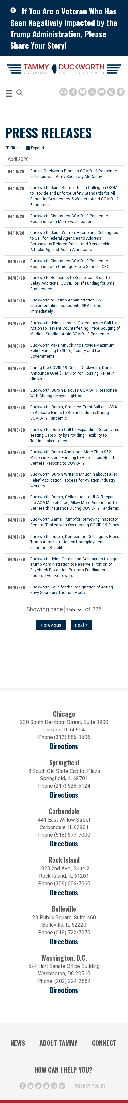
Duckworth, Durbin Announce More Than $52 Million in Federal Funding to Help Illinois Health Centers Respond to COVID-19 (72, 458)
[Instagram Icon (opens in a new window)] (111, 92)
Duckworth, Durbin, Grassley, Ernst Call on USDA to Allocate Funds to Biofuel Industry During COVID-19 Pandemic (73, 412)
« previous (50, 625)
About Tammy (58, 1043)
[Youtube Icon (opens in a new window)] (101, 92)
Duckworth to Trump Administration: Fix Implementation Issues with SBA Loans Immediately (65, 306)
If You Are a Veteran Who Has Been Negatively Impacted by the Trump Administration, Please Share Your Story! (63, 28)
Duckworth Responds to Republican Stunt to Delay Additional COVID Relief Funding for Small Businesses (73, 283)
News (18, 1043)
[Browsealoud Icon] (63, 92)
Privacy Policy (89, 1085)
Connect (104, 1043)
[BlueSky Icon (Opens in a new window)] (82, 92)
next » (81, 625)
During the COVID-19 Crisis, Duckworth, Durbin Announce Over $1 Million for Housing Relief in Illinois (72, 373)
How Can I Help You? (63, 1070)
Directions (64, 746)
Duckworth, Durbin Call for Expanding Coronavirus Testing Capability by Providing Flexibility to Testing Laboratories (74, 435)
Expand (37, 148)
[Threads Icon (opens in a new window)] (121, 92)
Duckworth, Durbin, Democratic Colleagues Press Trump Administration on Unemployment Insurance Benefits (74, 542)
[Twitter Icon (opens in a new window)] (92, 92)
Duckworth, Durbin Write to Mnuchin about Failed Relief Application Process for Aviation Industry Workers (74, 480)
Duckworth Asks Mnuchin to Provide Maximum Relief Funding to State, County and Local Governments (72, 351)
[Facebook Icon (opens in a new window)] (73, 92)
